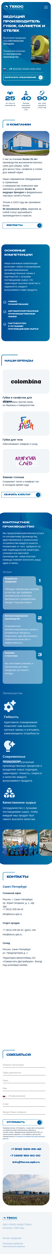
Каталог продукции (12, 1238)
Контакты (15, 225)
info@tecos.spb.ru (12, 914)
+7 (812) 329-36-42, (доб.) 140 (19, 930)
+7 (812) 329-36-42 (13, 909)
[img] (13, 7)
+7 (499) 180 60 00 (26, 1156)
